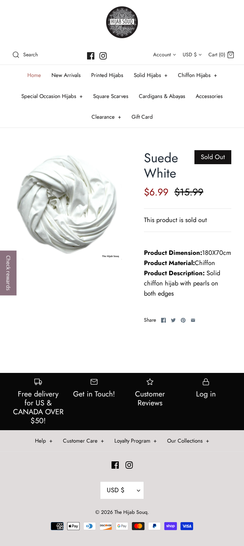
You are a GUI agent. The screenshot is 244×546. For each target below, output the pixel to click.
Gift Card (142, 117)
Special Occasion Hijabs (52, 96)
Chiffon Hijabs (197, 75)
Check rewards (8, 273)
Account (162, 54)
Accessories (209, 96)
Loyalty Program (135, 440)
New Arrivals (66, 75)
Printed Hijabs (107, 75)
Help (43, 440)
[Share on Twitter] (173, 320)
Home (34, 75)
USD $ (190, 54)
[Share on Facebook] (163, 320)
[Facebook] (90, 56)
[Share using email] (193, 320)
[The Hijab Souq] (122, 22)
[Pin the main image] (183, 320)
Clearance (106, 117)
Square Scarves (110, 96)
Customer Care (83, 440)
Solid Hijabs (150, 75)
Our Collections (188, 440)
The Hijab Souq (130, 512)
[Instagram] (103, 56)
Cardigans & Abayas (162, 96)
